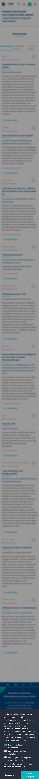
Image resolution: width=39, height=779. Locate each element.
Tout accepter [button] (30, 775)
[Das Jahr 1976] (19, 436)
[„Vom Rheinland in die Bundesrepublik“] (19, 498)
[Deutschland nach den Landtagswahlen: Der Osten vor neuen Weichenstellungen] (19, 378)
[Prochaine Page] (22, 666)
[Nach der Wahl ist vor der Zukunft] (19, 151)
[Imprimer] (8, 685)
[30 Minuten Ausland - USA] (19, 313)
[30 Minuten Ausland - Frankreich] (19, 567)
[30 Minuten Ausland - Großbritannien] (19, 627)
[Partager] (23, 685)
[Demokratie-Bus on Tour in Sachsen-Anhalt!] (19, 89)
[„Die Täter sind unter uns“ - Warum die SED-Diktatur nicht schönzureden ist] (19, 211)
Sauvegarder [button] (10, 775)
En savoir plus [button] (21, 740)
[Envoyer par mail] (16, 685)
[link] (16, 667)
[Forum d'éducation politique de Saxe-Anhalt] (11, 4)
